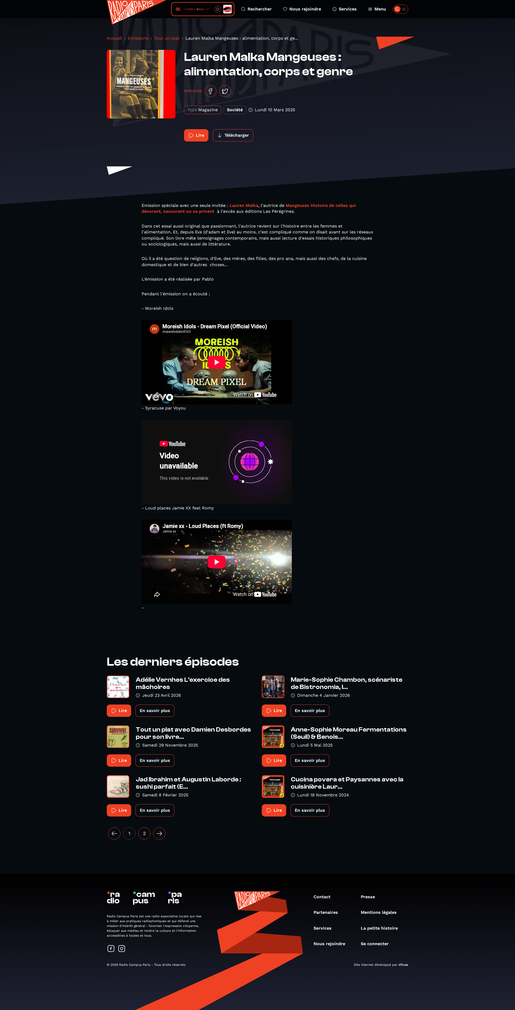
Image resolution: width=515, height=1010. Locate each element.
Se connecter (375, 943)
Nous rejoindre (305, 9)
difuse (403, 965)
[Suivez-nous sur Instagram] (121, 949)
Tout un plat (167, 38)
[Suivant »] (159, 833)
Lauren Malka (244, 205)
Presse (368, 896)
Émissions (138, 38)
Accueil (114, 38)
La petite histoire (379, 928)
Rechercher (260, 9)
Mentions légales (379, 912)
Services (348, 9)
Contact (322, 896)
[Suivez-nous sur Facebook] (111, 949)
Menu (380, 9)
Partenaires (326, 912)
